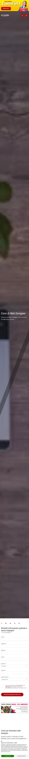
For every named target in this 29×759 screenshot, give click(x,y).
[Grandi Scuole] (5, 15)
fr (19, 623)
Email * (2, 657)
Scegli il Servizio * (5, 677)
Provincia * (3, 663)
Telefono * (3, 650)
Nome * (3, 637)
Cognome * (3, 643)
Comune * (3, 670)
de (10, 623)
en (6, 623)
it (1, 623)
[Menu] (26, 15)
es (14, 623)
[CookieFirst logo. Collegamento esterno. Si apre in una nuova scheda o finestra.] (1, 741)
